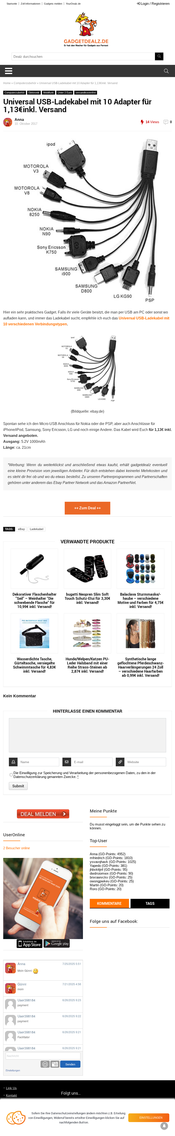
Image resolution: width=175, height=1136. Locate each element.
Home (7, 83)
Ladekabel (36, 529)
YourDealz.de (73, 3)
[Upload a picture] (54, 1064)
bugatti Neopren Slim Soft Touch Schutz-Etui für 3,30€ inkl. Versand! (87, 598)
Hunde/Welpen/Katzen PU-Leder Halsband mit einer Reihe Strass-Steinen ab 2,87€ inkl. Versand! (87, 665)
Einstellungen (13, 1070)
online (16, 848)
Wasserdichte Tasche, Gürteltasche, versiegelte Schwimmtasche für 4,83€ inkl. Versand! (34, 665)
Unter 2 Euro (65, 92)
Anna (19, 120)
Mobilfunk (48, 92)
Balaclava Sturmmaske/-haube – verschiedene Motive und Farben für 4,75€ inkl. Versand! (141, 600)
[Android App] (57, 941)
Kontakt (11, 1095)
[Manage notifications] (164, 1126)
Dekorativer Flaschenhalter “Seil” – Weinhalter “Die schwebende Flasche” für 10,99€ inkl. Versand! (35, 600)
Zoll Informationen (30, 3)
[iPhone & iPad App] (29, 941)
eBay (21, 529)
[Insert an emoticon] (45, 1064)
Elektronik (33, 92)
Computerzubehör (25, 83)
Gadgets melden (53, 3)
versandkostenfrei (86, 92)
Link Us (11, 1088)
